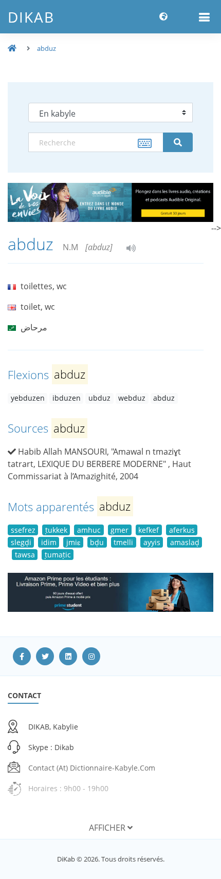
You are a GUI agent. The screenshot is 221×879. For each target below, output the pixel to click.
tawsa (25, 554)
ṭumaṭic (58, 554)
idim (49, 542)
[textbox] (95, 142)
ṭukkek (56, 530)
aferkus (182, 530)
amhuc (89, 530)
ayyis (151, 542)
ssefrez (23, 530)
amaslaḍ (184, 542)
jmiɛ (73, 542)
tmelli (123, 542)
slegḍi (21, 542)
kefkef (148, 530)
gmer (119, 530)
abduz (46, 48)
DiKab (31, 17)
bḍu (97, 542)
